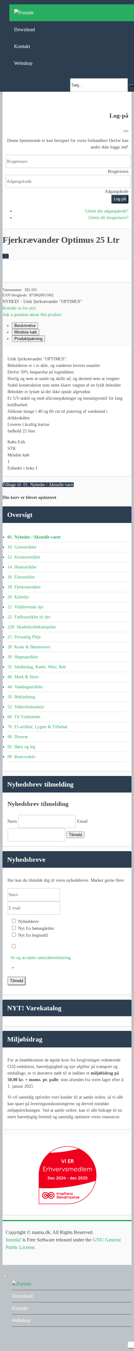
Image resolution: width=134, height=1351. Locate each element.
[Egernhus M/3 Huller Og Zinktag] (7, 256)
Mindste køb (25, 332)
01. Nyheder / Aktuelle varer (34, 537)
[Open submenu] (127, 1296)
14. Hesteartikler (22, 567)
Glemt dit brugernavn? (108, 217)
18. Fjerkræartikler (24, 587)
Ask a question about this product (31, 314)
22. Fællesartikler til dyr (28, 617)
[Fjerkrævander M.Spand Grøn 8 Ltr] (4, 256)
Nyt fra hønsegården (35, 928)
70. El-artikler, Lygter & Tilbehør (37, 726)
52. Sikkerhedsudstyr (26, 707)
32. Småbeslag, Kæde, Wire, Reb (36, 667)
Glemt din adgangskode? (106, 211)
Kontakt (22, 46)
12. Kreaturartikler (24, 557)
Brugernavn (118, 171)
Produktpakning (28, 338)
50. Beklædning (21, 697)
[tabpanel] (67, 395)
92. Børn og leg (21, 746)
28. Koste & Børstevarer (28, 647)
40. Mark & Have (23, 677)
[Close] (125, 131)
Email (82, 821)
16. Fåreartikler (21, 577)
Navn (12, 821)
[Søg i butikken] (131, 85)
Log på (120, 199)
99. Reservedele (21, 756)
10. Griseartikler (21, 547)
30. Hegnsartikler (22, 657)
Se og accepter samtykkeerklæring (41, 957)
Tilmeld (75, 834)
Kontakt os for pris (19, 308)
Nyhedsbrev (28, 921)
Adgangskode (116, 191)
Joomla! (13, 1239)
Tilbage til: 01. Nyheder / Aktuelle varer (38, 484)
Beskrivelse (25, 325)
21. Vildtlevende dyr (25, 607)
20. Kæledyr (18, 597)
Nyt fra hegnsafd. (33, 935)
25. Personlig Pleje (24, 637)
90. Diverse (17, 736)
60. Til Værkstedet (24, 717)
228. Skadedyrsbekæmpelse (31, 627)
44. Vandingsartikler (25, 687)
